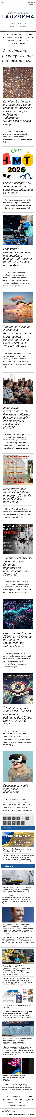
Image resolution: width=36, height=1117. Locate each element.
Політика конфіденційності (16, 1114)
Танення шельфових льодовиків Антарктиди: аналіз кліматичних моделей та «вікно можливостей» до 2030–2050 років (17, 336)
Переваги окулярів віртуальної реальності (15, 788)
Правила (31, 1114)
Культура (18, 37)
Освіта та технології (18, 43)
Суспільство (16, 34)
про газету (31, 2)
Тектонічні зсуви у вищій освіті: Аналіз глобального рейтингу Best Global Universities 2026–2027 (17, 715)
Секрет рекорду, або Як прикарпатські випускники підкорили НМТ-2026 (18, 188)
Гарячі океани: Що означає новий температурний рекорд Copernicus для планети (17, 1040)
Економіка (7, 37)
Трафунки (10, 40)
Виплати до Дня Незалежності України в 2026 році (17, 850)
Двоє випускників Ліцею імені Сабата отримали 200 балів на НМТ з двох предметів (17, 495)
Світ (19, 40)
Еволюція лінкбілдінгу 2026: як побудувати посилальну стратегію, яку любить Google (18, 639)
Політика (28, 34)
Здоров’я (29, 37)
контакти (32, 4)
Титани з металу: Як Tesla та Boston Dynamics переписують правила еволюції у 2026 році (17, 566)
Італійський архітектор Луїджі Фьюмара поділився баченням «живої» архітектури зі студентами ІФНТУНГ (16, 417)
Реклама (11, 26)
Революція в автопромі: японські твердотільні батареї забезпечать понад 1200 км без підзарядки (17, 257)
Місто (6, 34)
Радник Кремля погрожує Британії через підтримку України (15, 1077)
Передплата (23, 26)
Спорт (27, 40)
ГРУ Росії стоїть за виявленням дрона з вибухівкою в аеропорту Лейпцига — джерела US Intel (17, 889)
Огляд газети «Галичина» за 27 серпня (17, 1006)
